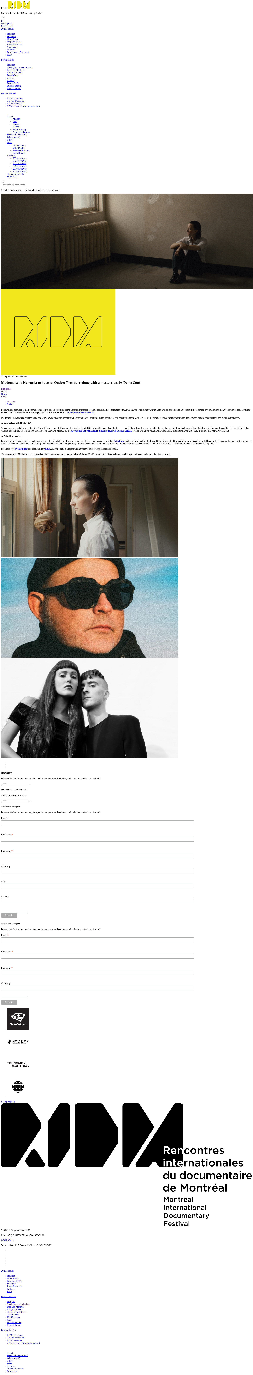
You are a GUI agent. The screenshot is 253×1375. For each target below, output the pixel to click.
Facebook (11, 401)
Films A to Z (13, 39)
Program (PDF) (14, 41)
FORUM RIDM (8, 1296)
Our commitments (15, 174)
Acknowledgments (21, 132)
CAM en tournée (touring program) (23, 106)
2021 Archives (19, 163)
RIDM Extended (15, 98)
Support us (12, 176)
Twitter (10, 404)
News (9, 140)
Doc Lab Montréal (15, 70)
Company (5, 866)
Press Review (19, 153)
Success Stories (14, 86)
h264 (47, 449)
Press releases (19, 145)
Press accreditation (21, 150)
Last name (7, 851)
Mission (16, 119)
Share (3, 396)
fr (2, 21)
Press (9, 142)
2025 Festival (7, 1271)
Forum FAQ (12, 83)
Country (5, 896)
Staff (15, 121)
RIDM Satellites (14, 103)
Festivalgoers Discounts (18, 52)
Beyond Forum (14, 88)
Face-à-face (12, 75)
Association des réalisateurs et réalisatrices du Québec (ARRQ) (102, 430)
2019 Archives (19, 168)
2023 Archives (19, 158)
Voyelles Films (20, 449)
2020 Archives (19, 166)
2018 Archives (19, 171)
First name (7, 834)
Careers (16, 126)
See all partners (8, 1102)
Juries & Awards (14, 44)
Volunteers (12, 47)
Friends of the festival (17, 134)
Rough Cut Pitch (15, 72)
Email (5, 818)
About (10, 116)
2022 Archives (19, 161)
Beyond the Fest (8, 1330)
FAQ (9, 55)
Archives (11, 155)
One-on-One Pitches (16, 1312)
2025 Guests (13, 1314)
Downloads (18, 147)
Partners (10, 49)
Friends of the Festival (17, 1355)
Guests (10, 78)
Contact (16, 124)
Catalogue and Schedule (18, 1304)
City (3, 881)
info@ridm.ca (7, 1240)
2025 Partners (13, 1317)
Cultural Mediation (15, 101)
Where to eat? (13, 137)
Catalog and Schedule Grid (19, 67)
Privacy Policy (19, 129)
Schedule (11, 36)
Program (11, 34)
